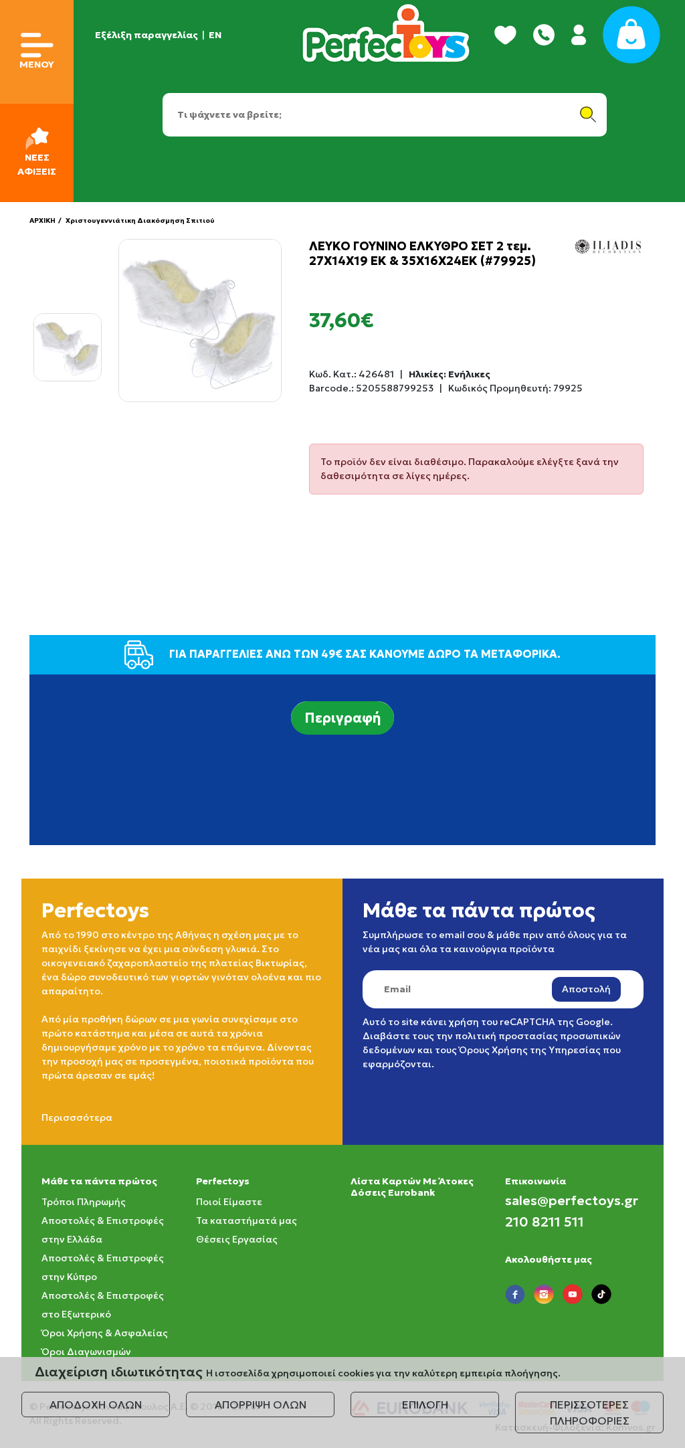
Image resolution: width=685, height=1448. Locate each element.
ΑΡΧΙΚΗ (42, 220)
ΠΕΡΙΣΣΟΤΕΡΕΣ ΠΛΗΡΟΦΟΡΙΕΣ (589, 1412)
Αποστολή (586, 989)
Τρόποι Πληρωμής (83, 1202)
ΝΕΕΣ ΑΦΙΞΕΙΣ (36, 164)
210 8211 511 (544, 1222)
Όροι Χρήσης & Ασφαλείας (104, 1333)
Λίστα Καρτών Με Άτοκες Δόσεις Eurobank (412, 1186)
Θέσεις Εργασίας (237, 1239)
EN (215, 35)
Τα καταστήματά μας (246, 1220)
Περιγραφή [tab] (342, 718)
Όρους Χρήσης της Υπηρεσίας (530, 1050)
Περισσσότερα (76, 1117)
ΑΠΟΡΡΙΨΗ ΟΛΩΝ (260, 1404)
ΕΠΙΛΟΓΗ (425, 1404)
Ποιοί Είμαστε (229, 1202)
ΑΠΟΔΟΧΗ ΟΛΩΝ (96, 1404)
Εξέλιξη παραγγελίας (146, 35)
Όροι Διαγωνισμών (86, 1352)
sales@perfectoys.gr (571, 1200)
